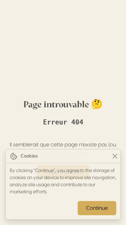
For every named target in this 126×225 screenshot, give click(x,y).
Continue (97, 208)
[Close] (114, 156)
